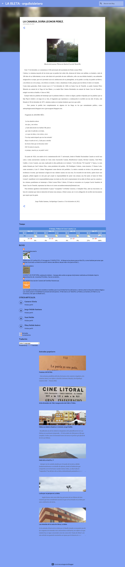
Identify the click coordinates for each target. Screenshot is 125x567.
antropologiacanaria (30, 251)
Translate (34, 345)
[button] (24, 28)
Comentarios (26, 335)
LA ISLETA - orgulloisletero (24, 3)
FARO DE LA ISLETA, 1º (46, 460)
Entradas (25, 333)
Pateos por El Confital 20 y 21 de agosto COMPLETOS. (41, 260)
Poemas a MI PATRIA (45, 372)
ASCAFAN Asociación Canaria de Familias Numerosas (41, 281)
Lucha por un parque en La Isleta (49, 493)
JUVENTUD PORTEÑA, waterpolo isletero (37, 275)
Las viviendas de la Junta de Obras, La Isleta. (53, 524)
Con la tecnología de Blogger (64, 564)
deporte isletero (28, 266)
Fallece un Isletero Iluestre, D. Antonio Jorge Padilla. (56, 427)
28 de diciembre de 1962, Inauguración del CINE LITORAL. (57, 403)
